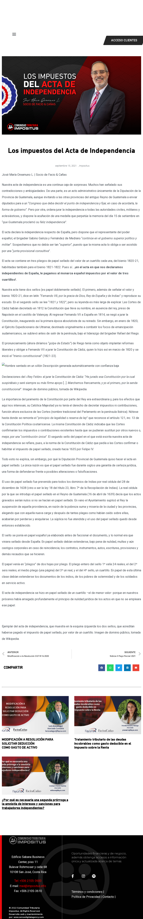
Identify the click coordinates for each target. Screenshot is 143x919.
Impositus (84, 165)
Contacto (108, 897)
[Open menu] (14, 34)
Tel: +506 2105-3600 (28, 881)
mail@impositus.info (32, 886)
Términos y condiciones (87, 892)
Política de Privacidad (86, 897)
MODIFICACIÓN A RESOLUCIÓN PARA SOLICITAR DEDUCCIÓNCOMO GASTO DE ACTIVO (27, 743)
